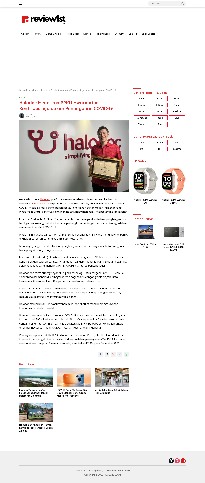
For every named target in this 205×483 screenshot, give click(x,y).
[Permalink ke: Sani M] (21, 115)
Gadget (25, 33)
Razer (159, 111)
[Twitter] (171, 461)
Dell (142, 148)
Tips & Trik (73, 33)
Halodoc (45, 199)
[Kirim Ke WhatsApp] (126, 354)
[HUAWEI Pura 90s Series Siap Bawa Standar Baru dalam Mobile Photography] (74, 377)
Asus (159, 98)
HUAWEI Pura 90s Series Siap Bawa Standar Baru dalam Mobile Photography (72, 393)
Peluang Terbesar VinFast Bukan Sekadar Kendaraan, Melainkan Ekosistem (34, 393)
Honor (177, 98)
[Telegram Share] (119, 354)
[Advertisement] (102, 61)
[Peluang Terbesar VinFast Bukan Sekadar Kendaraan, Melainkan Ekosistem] (36, 377)
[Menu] (21, 3)
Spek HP (133, 33)
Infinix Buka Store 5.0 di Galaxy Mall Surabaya (111, 391)
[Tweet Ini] (107, 354)
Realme (177, 111)
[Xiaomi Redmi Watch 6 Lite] (145, 181)
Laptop (87, 33)
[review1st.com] (43, 18)
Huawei (142, 105)
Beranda (23, 90)
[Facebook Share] (100, 354)
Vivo (177, 117)
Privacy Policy (96, 470)
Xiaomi (142, 124)
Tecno (159, 117)
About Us (80, 470)
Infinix (159, 105)
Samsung (142, 117)
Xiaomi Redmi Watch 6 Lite (146, 201)
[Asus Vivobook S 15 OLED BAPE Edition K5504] (174, 232)
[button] (182, 3)
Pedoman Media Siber (118, 470)
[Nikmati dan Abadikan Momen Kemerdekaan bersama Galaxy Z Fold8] (36, 412)
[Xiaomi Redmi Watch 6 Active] (174, 181)
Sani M (29, 114)
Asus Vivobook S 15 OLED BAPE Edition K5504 (173, 247)
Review (37, 33)
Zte (160, 124)
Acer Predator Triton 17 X (145, 245)
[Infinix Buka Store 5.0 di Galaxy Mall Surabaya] (112, 377)
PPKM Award (40, 203)
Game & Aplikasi (54, 33)
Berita (22, 97)
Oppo (142, 111)
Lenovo (177, 148)
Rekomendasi (103, 33)
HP (159, 148)
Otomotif (119, 33)
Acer (142, 142)
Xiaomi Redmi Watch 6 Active (174, 201)
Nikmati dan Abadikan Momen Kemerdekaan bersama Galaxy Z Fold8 (36, 428)
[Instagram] (177, 461)
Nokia (177, 105)
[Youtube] (183, 461)
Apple (142, 98)
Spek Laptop (149, 33)
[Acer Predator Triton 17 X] (145, 232)
